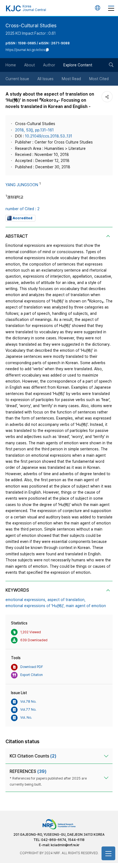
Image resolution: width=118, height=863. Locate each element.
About (29, 65)
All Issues (45, 79)
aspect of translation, (66, 599)
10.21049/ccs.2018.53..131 (48, 136)
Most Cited (99, 79)
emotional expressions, (25, 599)
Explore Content (77, 65)
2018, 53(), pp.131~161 (34, 130)
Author (49, 65)
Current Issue (17, 79)
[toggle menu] (111, 8)
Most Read (71, 79)
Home (10, 65)
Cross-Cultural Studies (31, 25)
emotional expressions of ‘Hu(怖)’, (35, 606)
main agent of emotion (86, 606)
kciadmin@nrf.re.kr (65, 845)
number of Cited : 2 (22, 209)
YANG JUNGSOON (21, 185)
